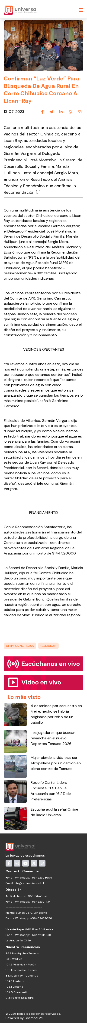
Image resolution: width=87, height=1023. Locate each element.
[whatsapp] (70, 112)
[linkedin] (61, 112)
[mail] (79, 112)
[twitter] (51, 112)
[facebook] (42, 112)
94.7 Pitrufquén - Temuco (22, 953)
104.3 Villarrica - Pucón (21, 964)
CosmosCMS (35, 1018)
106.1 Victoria (14, 987)
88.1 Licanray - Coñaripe (22, 975)
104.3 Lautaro (15, 981)
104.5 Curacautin (17, 992)
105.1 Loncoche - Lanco (21, 970)
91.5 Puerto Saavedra (20, 998)
